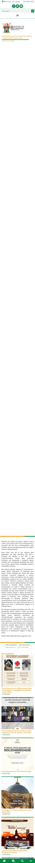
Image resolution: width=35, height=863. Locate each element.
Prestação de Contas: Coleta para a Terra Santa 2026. (17, 811)
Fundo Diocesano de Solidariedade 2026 (16, 771)
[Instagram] (14, 6)
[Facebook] (17, 6)
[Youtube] (21, 6)
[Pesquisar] (32, 11)
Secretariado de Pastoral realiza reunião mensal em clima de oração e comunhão (16, 732)
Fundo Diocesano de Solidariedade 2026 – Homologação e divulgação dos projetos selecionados (17, 690)
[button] (17, 15)
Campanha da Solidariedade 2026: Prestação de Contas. (14, 851)
